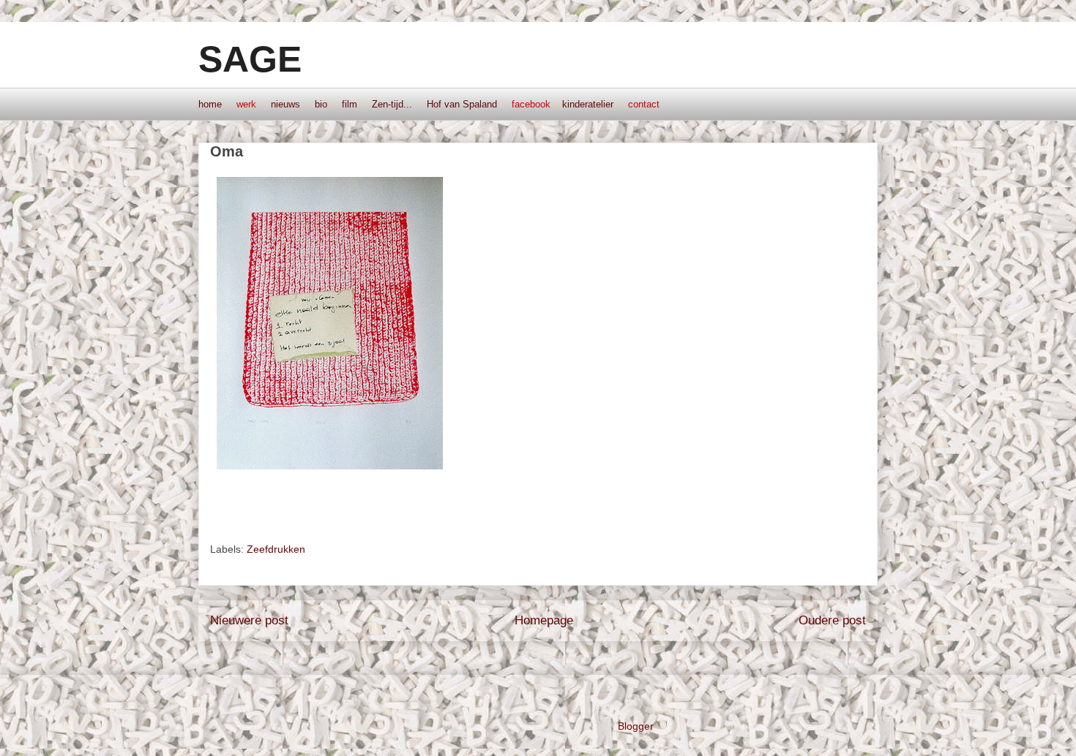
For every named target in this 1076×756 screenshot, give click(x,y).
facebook (531, 104)
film (349, 104)
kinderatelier (587, 104)
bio (321, 104)
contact (644, 104)
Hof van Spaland (462, 104)
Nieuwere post (249, 620)
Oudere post (832, 620)
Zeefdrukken (276, 549)
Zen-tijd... (392, 104)
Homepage (544, 620)
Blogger (635, 726)
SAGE (250, 59)
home (210, 104)
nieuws (285, 104)
